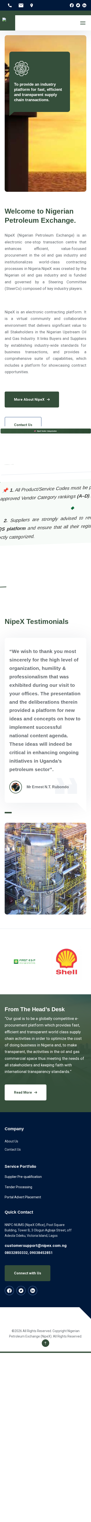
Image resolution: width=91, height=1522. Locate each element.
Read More (23, 1092)
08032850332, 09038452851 (29, 1253)
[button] (8, 812)
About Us (11, 1141)
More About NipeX (29, 399)
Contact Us (23, 425)
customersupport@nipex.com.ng (35, 1245)
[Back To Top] (45, 1343)
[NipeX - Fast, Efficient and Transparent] (7, 23)
